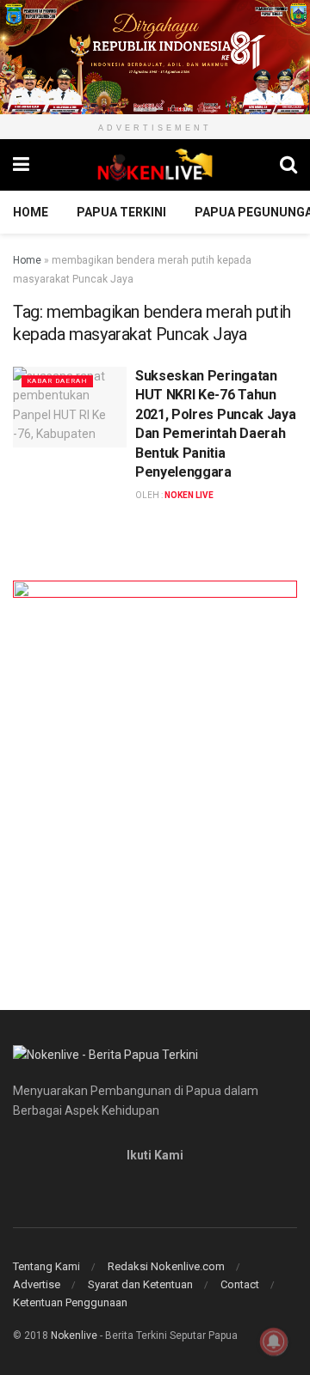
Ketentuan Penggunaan (70, 1302)
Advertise (36, 1284)
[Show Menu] (21, 165)
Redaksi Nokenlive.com (166, 1266)
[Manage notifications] (274, 1341)
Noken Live (189, 495)
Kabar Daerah (57, 381)
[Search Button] (288, 165)
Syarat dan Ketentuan (140, 1284)
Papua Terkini (121, 212)
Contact (239, 1284)
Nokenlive (74, 1335)
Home (30, 212)
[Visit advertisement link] (155, 57)
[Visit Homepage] (155, 165)
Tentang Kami (46, 1266)
